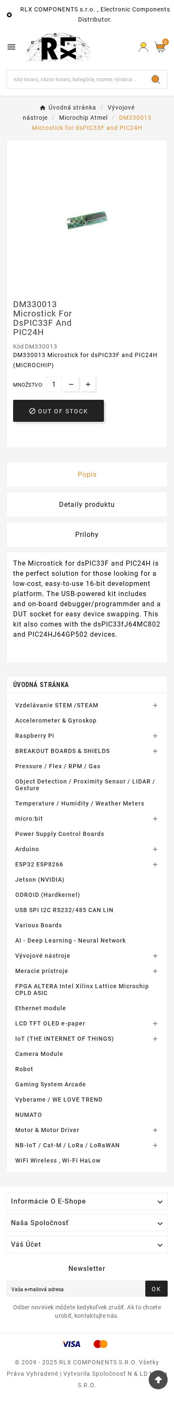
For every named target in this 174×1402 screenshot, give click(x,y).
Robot (24, 1069)
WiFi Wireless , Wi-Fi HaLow (58, 1160)
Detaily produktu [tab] (87, 504)
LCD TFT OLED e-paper (50, 1023)
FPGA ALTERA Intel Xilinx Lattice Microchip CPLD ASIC (82, 989)
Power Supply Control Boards (59, 833)
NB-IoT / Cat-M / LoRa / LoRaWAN (67, 1145)
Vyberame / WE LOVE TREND (59, 1099)
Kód (19, 346)
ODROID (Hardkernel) (47, 894)
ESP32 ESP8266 (39, 864)
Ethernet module (40, 1008)
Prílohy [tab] (87, 535)
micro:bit (29, 818)
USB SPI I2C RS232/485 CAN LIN (64, 910)
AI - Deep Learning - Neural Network (70, 940)
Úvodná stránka (41, 685)
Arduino (27, 849)
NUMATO (28, 1114)
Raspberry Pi (34, 735)
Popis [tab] (87, 474)
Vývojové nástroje (43, 955)
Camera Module (39, 1053)
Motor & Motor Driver (47, 1130)
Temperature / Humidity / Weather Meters (79, 803)
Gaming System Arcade (50, 1084)
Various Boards (38, 925)
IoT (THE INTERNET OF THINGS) (64, 1038)
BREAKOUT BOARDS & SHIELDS (62, 751)
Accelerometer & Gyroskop (56, 720)
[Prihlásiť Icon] (143, 47)
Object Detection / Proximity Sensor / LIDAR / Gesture (85, 785)
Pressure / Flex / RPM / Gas (58, 766)
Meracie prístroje (41, 971)
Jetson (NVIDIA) (40, 879)
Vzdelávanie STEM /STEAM (56, 705)
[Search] (156, 79)
